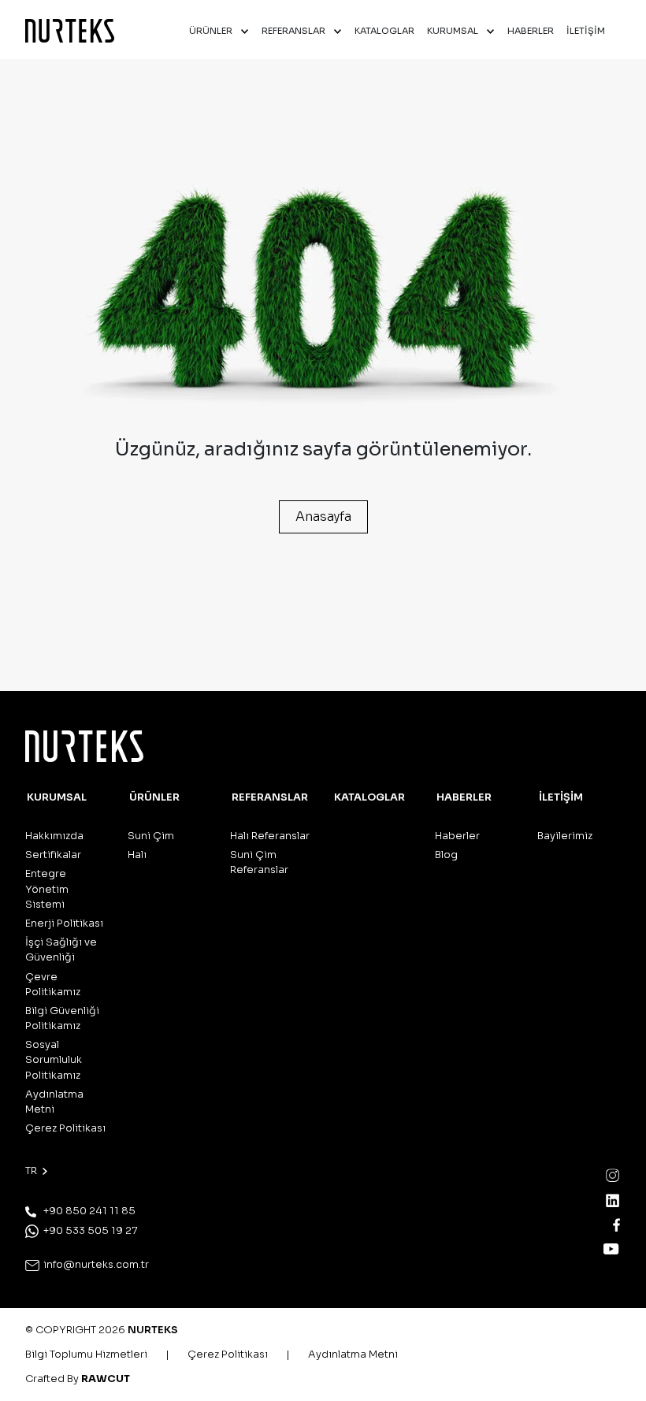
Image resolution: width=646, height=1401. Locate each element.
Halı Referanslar (270, 836)
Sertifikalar (53, 855)
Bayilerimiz (564, 836)
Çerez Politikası (65, 1128)
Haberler (457, 836)
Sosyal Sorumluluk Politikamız (53, 1060)
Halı (137, 855)
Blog (446, 855)
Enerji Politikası (64, 923)
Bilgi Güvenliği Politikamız (62, 1018)
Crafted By (77, 1379)
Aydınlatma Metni (54, 1102)
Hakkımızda (54, 836)
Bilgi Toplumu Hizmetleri (86, 1354)
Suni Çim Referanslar (259, 862)
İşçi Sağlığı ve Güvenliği (61, 950)
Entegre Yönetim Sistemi (47, 889)
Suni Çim (151, 836)
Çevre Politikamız (52, 984)
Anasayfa (323, 516)
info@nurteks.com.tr (95, 1264)
